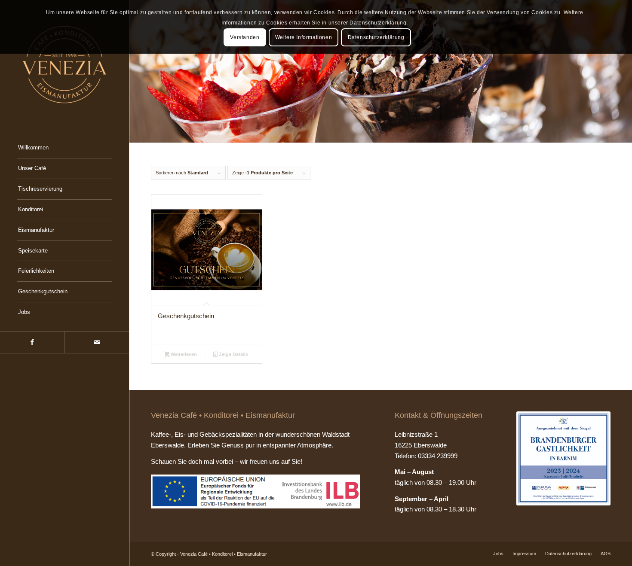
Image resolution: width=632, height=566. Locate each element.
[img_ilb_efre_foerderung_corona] (255, 491)
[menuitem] (64, 148)
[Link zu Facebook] (32, 342)
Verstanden (244, 37)
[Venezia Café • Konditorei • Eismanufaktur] (64, 64)
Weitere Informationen (303, 37)
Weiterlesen (183, 354)
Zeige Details (233, 354)
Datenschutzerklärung (376, 37)
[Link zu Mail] (96, 342)
